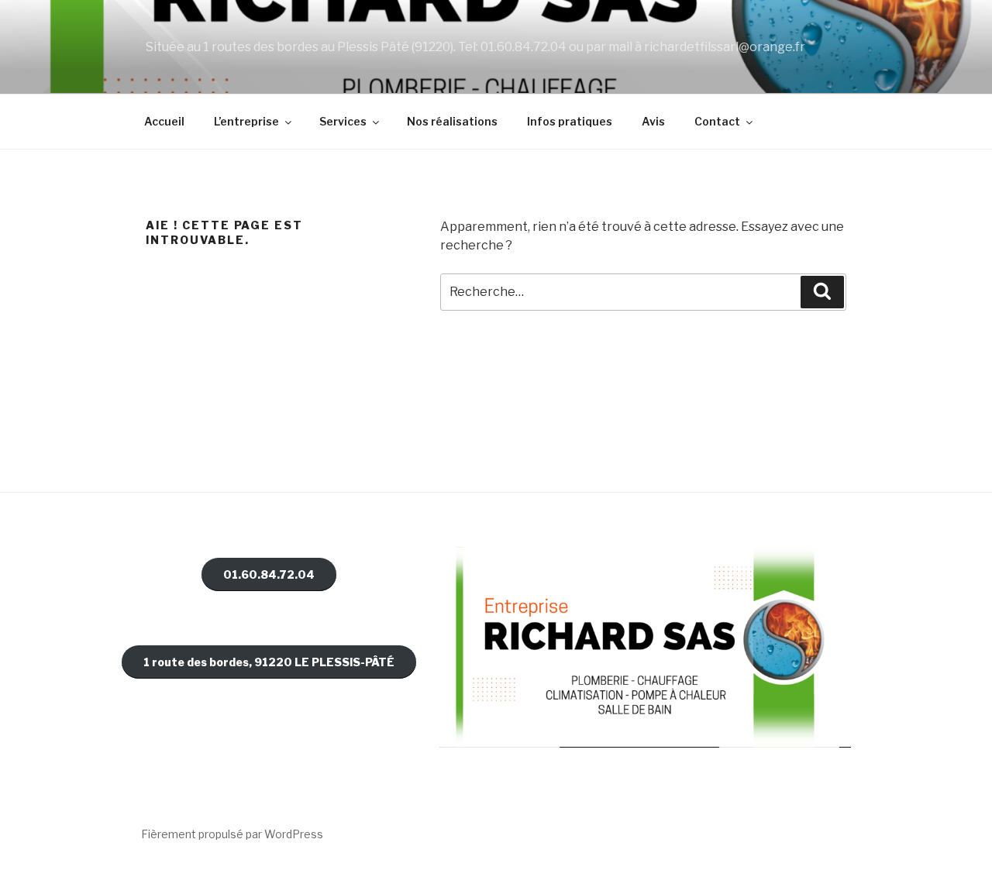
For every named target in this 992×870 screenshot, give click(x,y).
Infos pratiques (569, 121)
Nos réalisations (452, 121)
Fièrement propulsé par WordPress (232, 834)
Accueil (164, 121)
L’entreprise (246, 121)
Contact (717, 121)
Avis (653, 121)
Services (343, 121)
